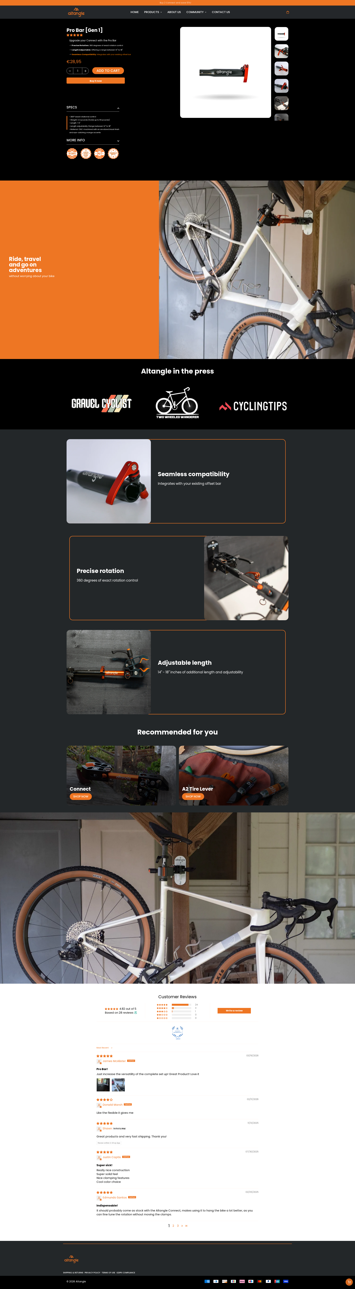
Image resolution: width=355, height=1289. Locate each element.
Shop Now (80, 796)
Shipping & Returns (73, 1272)
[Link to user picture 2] (118, 1085)
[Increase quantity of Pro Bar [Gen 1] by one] (85, 71)
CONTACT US (221, 12)
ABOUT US (174, 12)
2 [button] (173, 1226)
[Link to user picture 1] (103, 1085)
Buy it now (96, 81)
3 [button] (178, 1226)
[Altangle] (76, 12)
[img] (105, 1056)
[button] (75, 35)
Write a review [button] (234, 1010)
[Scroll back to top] (349, 1274)
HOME (135, 12)
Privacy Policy (92, 1272)
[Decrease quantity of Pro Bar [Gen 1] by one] (70, 71)
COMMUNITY (195, 12)
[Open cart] (349, 1282)
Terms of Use (108, 1272)
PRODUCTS (151, 12)
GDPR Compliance (125, 1272)
